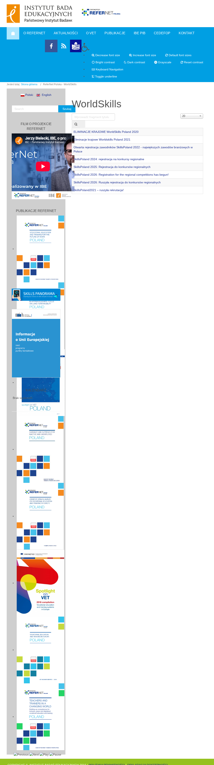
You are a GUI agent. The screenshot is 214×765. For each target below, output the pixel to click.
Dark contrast (135, 62)
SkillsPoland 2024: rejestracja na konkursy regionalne (109, 159)
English (45, 94)
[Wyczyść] (82, 124)
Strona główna (29, 84)
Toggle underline (105, 76)
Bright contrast (105, 62)
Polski (28, 94)
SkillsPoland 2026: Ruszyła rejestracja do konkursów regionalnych (117, 182)
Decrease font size (107, 55)
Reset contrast (193, 62)
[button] (144, 47)
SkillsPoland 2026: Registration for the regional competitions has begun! (121, 174)
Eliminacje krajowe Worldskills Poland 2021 (102, 139)
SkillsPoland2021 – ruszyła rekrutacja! (99, 190)
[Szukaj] (76, 124)
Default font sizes (179, 55)
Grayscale (164, 62)
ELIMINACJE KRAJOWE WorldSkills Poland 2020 (106, 131)
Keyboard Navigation (109, 69)
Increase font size (144, 55)
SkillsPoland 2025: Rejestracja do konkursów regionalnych (112, 167)
